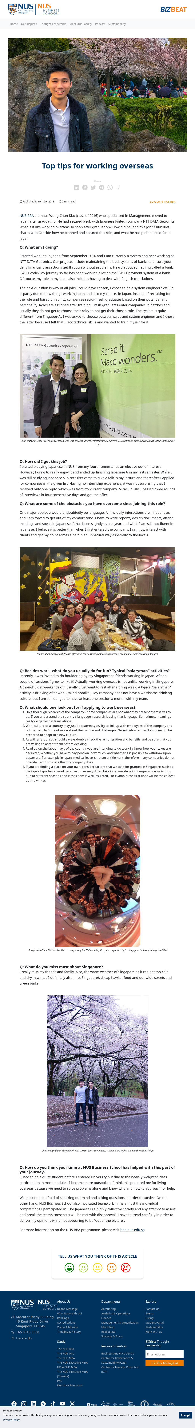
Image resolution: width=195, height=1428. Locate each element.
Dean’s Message (67, 1309)
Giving (149, 1318)
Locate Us (24, 1338)
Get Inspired (29, 24)
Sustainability (117, 24)
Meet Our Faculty (81, 24)
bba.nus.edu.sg (132, 1229)
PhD (59, 1381)
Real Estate (108, 1331)
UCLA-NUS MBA (67, 1367)
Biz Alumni (156, 201)
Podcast (100, 24)
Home (14, 24)
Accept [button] (185, 1415)
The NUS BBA (65, 1349)
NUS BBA (169, 201)
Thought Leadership (53, 24)
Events (149, 1313)
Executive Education (70, 1385)
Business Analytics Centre (117, 1353)
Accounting (108, 1309)
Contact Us (152, 1309)
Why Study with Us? (69, 1313)
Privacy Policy (11, 1419)
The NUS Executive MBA (72, 1362)
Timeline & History (69, 1331)
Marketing (107, 1327)
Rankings (63, 1318)
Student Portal (154, 1322)
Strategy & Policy (112, 1336)
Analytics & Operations (115, 1313)
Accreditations (66, 1322)
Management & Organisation (120, 1322)
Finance (106, 1318)
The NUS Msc (65, 1353)
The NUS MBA (66, 1358)
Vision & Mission (67, 1327)
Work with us (153, 1331)
